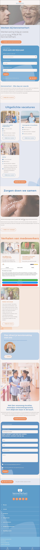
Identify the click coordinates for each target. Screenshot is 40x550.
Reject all (20, 285)
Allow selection (20, 282)
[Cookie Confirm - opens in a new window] (34, 264)
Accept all (20, 280)
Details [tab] (33, 267)
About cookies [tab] (20, 267)
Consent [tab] (7, 267)
